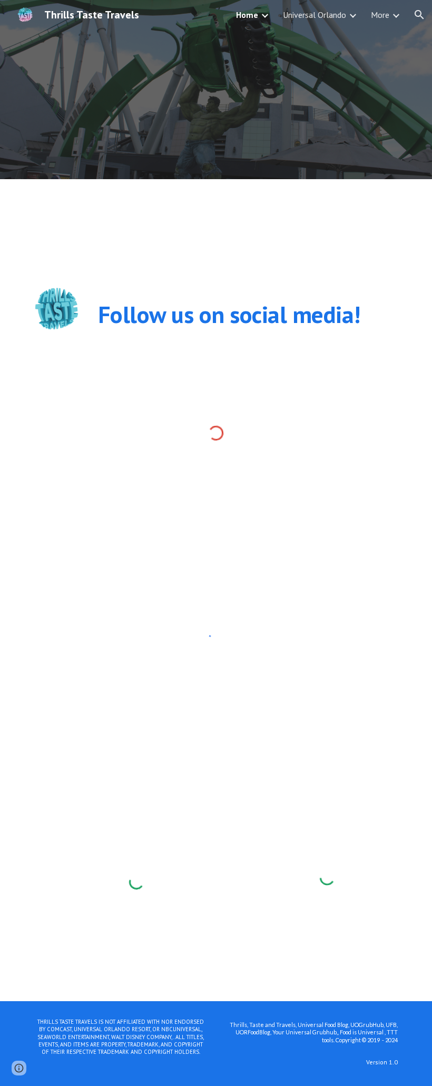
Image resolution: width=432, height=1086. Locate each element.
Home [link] (247, 14)
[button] (419, 14)
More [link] (380, 14)
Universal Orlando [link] (314, 14)
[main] (248, 314)
